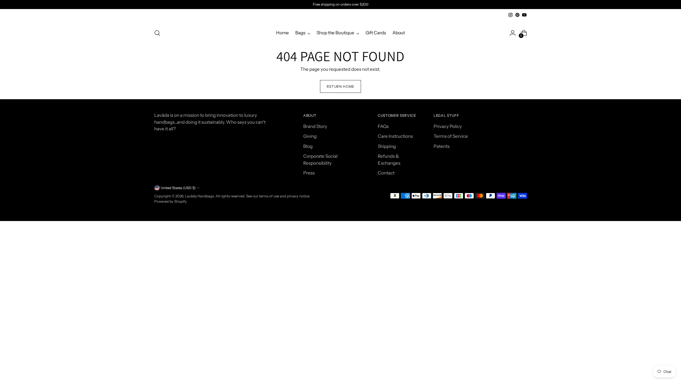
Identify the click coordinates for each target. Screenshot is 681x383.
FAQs (383, 126)
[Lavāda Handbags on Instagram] (510, 15)
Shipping (387, 146)
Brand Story (315, 126)
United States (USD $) (178, 188)
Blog (308, 146)
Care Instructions (395, 136)
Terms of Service (451, 136)
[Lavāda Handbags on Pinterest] (517, 15)
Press (309, 173)
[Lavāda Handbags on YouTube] (524, 15)
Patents (442, 146)
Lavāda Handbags (199, 196)
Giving (310, 136)
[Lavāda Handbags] (340, 21)
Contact (386, 173)
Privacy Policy (448, 126)
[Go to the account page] (512, 33)
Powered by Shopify (170, 201)
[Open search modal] (157, 33)
